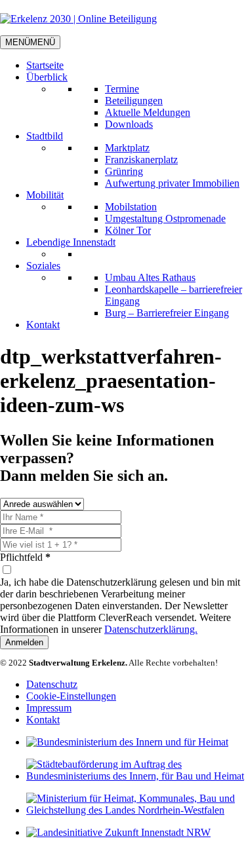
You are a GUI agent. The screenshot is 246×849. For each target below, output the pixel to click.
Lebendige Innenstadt (70, 242)
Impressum (49, 707)
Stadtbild (44, 136)
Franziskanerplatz (141, 159)
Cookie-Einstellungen (71, 696)
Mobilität (45, 194)
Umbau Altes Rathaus (150, 277)
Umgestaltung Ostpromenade (165, 218)
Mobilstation (131, 206)
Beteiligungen (134, 100)
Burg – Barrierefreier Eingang (167, 312)
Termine (122, 88)
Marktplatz (127, 147)
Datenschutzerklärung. (150, 629)
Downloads (129, 124)
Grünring (124, 171)
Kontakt (43, 324)
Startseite (45, 65)
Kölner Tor (128, 230)
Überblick (47, 77)
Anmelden (24, 642)
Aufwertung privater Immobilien (172, 183)
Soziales (43, 265)
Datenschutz (51, 684)
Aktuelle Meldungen (147, 112)
